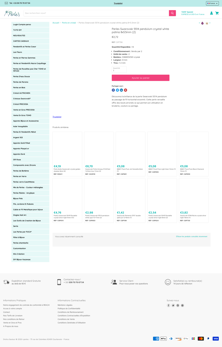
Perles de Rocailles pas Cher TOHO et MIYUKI (29, 70)
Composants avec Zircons (24, 165)
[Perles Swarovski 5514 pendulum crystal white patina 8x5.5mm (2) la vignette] (57, 34)
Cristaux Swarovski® (22, 98)
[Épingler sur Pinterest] (125, 90)
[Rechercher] (172, 13)
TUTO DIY (17, 30)
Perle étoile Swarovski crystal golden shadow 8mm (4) (67, 170)
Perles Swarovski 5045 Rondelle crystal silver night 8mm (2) (160, 217)
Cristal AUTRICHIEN (21, 93)
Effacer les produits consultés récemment (191, 236)
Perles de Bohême (21, 171)
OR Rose (17, 159)
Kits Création (18, 254)
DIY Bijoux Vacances (21, 259)
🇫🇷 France (211, 3)
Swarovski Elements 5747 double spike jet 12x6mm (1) (129, 217)
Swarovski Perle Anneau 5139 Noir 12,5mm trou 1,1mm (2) (97, 170)
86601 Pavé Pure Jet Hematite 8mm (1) (130, 170)
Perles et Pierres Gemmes (24, 58)
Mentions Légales (65, 305)
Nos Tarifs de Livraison (12, 315)
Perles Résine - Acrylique (23, 193)
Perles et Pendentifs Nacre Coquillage (29, 63)
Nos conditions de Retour (13, 319)
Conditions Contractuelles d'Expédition (74, 315)
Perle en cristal (69, 23)
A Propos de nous (10, 326)
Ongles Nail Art (19, 215)
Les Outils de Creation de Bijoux (27, 220)
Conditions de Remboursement (71, 312)
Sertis (15, 226)
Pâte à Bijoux (19, 237)
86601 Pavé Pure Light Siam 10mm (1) (162, 169)
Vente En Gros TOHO (22, 115)
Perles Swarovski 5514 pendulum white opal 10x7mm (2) (97, 217)
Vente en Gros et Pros (12, 323)
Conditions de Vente (66, 319)
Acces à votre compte (12, 308)
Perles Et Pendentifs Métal (24, 132)
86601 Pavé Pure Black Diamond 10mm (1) (192, 170)
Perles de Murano (20, 82)
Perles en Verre (19, 176)
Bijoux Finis (18, 198)
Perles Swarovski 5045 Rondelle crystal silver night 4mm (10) (65, 217)
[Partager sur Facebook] (113, 90)
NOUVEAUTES (19, 35)
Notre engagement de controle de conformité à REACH (26, 305)
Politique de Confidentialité (69, 308)
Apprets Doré (19, 154)
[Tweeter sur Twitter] (117, 90)
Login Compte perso (22, 24)
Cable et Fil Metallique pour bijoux (28, 209)
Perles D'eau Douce (21, 76)
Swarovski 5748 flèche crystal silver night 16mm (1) (193, 217)
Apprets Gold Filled (21, 143)
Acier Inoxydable (20, 126)
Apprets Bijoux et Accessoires (26, 121)
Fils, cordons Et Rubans (23, 204)
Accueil (56, 23)
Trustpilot (118, 3)
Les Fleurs (17, 52)
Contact (6, 312)
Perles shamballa (20, 243)
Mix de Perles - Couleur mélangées (28, 187)
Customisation (19, 248)
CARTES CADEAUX (21, 41)
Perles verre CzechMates (23, 182)
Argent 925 (18, 137)
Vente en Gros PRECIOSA (24, 110)
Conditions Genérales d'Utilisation (72, 323)
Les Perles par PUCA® (22, 232)
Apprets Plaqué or (21, 148)
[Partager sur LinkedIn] (121, 90)
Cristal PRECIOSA (20, 104)
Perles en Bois (19, 87)
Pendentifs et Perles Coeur (24, 46)
